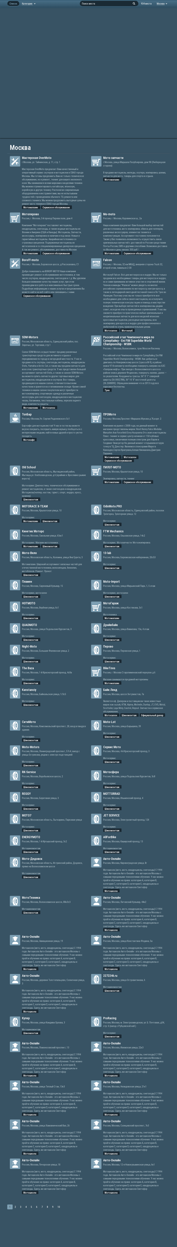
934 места (146, 3)
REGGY (26, 793)
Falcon (107, 260)
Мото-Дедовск (32, 859)
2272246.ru (110, 975)
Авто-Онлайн (112, 859)
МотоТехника (31, 897)
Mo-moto (109, 214)
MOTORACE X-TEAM (35, 506)
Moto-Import (111, 581)
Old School (29, 467)
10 (59, 1207)
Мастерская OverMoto (37, 158)
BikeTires (109, 668)
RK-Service (29, 772)
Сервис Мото (112, 747)
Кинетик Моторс (33, 531)
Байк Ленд (110, 690)
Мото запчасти (113, 158)
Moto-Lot (109, 722)
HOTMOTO (28, 603)
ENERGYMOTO (31, 837)
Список (13, 3)
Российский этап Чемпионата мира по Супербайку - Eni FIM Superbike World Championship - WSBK (128, 340)
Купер (26, 1018)
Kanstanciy (29, 690)
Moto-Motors (30, 747)
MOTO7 (26, 815)
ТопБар (27, 414)
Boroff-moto (30, 260)
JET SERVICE (111, 815)
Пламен (27, 581)
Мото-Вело (29, 553)
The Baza (28, 668)
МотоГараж (111, 603)
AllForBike (109, 837)
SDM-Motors (30, 337)
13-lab (107, 553)
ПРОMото (109, 414)
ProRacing (109, 1018)
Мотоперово (30, 214)
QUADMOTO (29, 625)
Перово (108, 646)
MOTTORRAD (111, 793)
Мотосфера (111, 772)
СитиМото (29, 722)
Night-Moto (29, 646)
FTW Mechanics (113, 531)
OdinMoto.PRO (112, 506)
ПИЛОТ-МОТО (112, 467)
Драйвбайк (110, 625)
